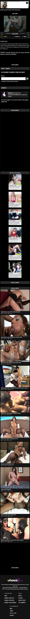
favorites (17, 36)
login (26, 100)
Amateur (8, 52)
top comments (22, 602)
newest (20, 595)
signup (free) (4, 101)
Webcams (14, 54)
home (5, 595)
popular (20, 598)
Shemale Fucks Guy (9, 598)
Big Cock (13, 52)
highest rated (21, 600)
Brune (22, 52)
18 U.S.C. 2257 (13, 613)
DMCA (11, 608)
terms (11, 611)
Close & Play (15, 33)
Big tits (18, 52)
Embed (25, 36)
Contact (12, 615)
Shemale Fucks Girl (9, 600)
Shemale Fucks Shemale (10, 602)
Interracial (8, 54)
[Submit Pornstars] (27, 78)
